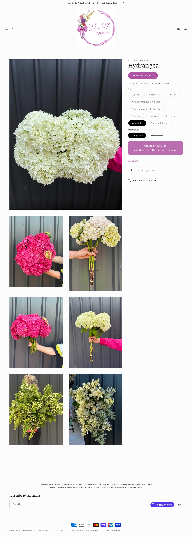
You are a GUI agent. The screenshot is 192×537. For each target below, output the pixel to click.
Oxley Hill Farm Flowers (26, 530)
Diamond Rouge (161, 124)
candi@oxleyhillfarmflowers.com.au (155, 149)
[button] (6, 28)
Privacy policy (60, 530)
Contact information (111, 530)
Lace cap (155, 117)
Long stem (137, 135)
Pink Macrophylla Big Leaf (148, 102)
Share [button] (135, 160)
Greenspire (174, 117)
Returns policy (45, 530)
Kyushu (137, 95)
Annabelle (137, 123)
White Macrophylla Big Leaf (148, 109)
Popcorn (138, 117)
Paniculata (155, 95)
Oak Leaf (174, 95)
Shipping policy (93, 530)
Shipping (145, 83)
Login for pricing (143, 75)
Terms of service (76, 530)
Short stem (158, 136)
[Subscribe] (62, 504)
